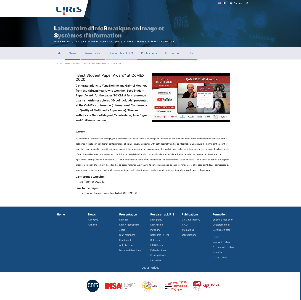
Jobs (216, 237)
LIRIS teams (156, 224)
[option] (150, 23)
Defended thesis (159, 250)
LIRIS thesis (156, 245)
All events (93, 219)
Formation (220, 214)
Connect (238, 3)
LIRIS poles (156, 219)
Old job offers (220, 257)
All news (76, 63)
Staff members (127, 235)
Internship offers (221, 242)
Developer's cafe (221, 229)
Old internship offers (223, 247)
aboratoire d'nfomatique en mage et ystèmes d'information (109, 32)
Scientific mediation (223, 219)
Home (59, 63)
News (67, 63)
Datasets (155, 240)
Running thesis (158, 255)
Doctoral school (221, 224)
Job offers (218, 252)
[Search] (247, 3)
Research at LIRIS (162, 214)
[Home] (69, 9)
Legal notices (150, 267)
